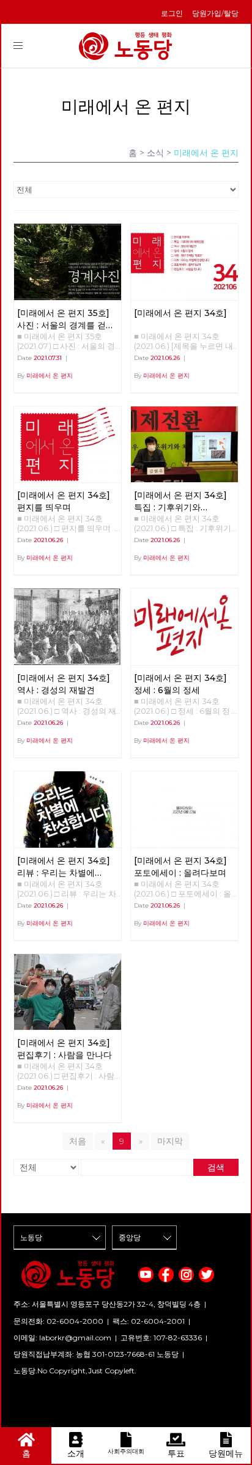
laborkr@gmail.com (75, 1337)
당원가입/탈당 (215, 13)
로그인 (172, 13)
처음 (77, 1141)
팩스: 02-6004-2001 (149, 1321)
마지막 (170, 1141)
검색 (215, 1167)
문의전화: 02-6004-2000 (58, 1321)
